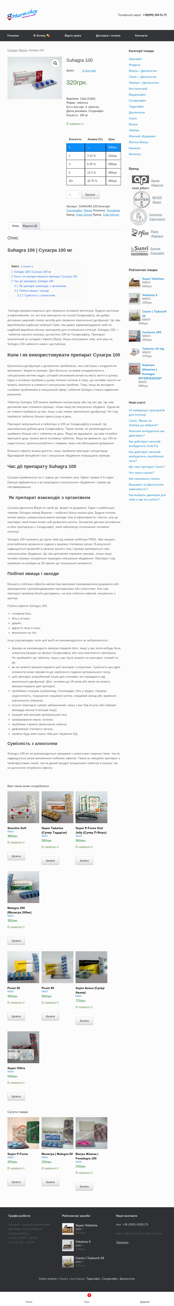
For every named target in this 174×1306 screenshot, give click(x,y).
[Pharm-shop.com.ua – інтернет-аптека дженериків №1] (22, 15)
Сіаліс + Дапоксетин (143, 76)
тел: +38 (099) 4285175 (132, 1224)
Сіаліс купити (47, 1278)
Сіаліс (133, 118)
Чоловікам (113, 210)
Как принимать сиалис (144, 478)
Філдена (134, 64)
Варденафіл (137, 94)
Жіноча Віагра (138, 142)
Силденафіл (74, 210)
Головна (13, 35)
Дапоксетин (137, 112)
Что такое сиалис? (141, 472)
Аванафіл (135, 59)
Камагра (134, 148)
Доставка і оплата (108, 35)
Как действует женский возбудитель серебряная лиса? (146, 456)
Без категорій (138, 88)
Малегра (135, 154)
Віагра (23, 50)
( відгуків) (89, 70)
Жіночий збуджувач (142, 136)
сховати (26, 266)
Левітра (134, 130)
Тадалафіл (136, 106)
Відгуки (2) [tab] (30, 226)
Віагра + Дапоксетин (143, 70)
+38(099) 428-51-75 (155, 15)
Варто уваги (73, 35)
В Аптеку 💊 (42, 35)
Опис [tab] (15, 226)
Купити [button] (16, 856)
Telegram (122, 1242)
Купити (90, 194)
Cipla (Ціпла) (84, 214)
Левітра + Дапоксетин (144, 82)
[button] (55, 63)
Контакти (141, 35)
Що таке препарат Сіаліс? (147, 466)
